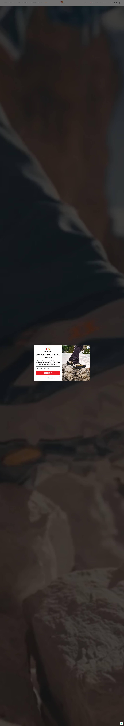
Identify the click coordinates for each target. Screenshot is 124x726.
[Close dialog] (88, 347)
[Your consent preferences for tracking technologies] (121, 723)
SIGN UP (48, 373)
